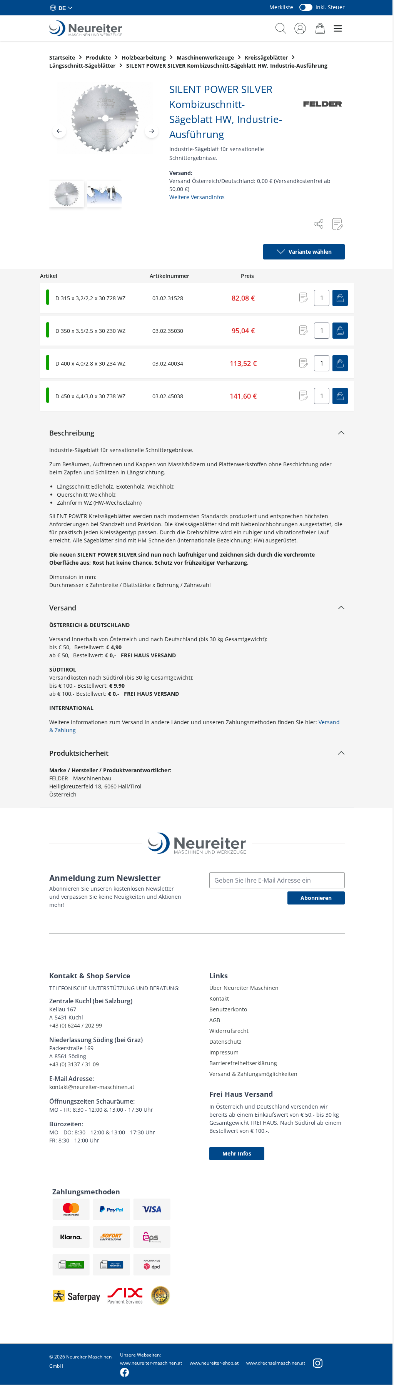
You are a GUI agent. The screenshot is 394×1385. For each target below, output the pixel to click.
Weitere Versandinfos (197, 197)
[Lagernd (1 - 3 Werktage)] (47, 297)
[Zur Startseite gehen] (85, 28)
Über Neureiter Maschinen (244, 987)
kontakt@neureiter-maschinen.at (91, 1087)
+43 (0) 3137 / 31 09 (74, 1064)
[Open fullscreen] (105, 124)
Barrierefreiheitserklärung (243, 1063)
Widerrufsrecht (229, 1030)
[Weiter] (152, 131)
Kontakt (219, 998)
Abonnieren (316, 897)
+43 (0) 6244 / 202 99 (75, 1025)
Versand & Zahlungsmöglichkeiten (253, 1073)
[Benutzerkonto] (300, 28)
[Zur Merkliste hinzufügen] (337, 224)
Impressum (224, 1052)
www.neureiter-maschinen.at (151, 1363)
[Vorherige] (59, 131)
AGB (214, 1020)
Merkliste (281, 7)
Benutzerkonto (228, 1009)
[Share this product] (318, 224)
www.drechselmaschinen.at (275, 1363)
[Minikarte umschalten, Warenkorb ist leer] (320, 28)
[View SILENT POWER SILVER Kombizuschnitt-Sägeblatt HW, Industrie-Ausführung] (66, 194)
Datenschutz (225, 1041)
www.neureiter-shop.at (214, 1363)
